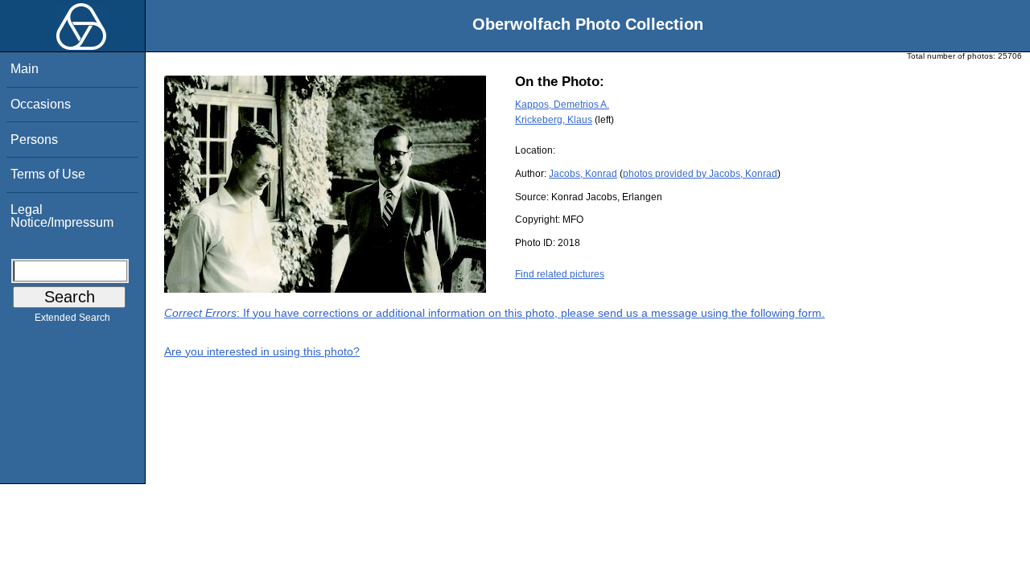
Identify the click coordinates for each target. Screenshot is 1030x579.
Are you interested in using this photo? (262, 351)
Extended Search (72, 317)
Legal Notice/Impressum (61, 216)
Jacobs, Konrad (583, 173)
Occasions (40, 104)
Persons (34, 139)
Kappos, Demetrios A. (562, 104)
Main (24, 69)
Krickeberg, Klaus (553, 119)
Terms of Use (47, 174)
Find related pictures (559, 274)
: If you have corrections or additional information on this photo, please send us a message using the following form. (494, 312)
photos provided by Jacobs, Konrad (700, 173)
